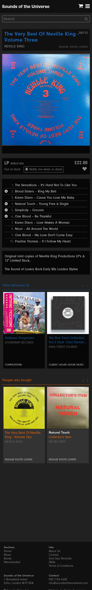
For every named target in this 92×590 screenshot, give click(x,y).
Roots (74, 46)
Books (8, 558)
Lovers (83, 46)
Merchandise (12, 562)
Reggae (63, 46)
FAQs (52, 562)
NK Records (57, 441)
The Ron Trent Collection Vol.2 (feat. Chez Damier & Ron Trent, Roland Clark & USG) (67, 340)
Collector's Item (60, 437)
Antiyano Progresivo (19, 338)
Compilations (13, 364)
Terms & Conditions (61, 566)
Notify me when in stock (45, 169)
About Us (54, 551)
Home (8, 551)
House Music (76, 364)
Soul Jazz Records (60, 558)
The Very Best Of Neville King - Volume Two (23, 435)
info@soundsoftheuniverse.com (68, 583)
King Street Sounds (63, 347)
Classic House (58, 364)
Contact (54, 555)
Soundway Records (19, 342)
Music (7, 555)
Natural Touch (59, 432)
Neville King (14, 46)
